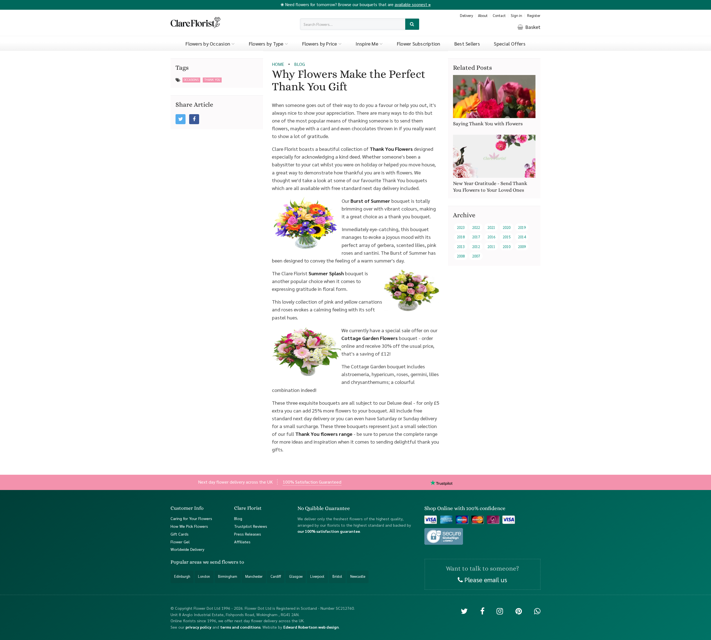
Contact (499, 15)
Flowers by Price (320, 43)
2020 (506, 227)
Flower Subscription (418, 43)
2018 (461, 237)
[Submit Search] (412, 24)
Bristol (337, 576)
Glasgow (295, 576)
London (204, 576)
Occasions (191, 80)
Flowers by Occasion (208, 43)
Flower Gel (180, 541)
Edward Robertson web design (311, 626)
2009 (522, 246)
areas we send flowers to (217, 562)
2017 (476, 237)
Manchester (253, 576)
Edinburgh (182, 576)
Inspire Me (367, 43)
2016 (491, 237)
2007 (476, 256)
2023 (461, 227)
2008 (461, 256)
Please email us (485, 579)
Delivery (466, 15)
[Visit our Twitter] (464, 611)
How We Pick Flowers (189, 526)
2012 (476, 246)
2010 (506, 246)
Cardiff (276, 576)
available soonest (413, 4)
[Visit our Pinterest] (518, 611)
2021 (491, 227)
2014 (522, 237)
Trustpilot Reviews (250, 526)
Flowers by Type (267, 43)
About (483, 15)
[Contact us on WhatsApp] (537, 611)
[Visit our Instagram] (500, 611)
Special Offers (509, 43)
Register (533, 15)
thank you (212, 80)
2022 (476, 227)
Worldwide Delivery (187, 549)
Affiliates (242, 541)
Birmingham (227, 576)
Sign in (516, 15)
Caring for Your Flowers (191, 518)
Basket (532, 27)
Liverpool (317, 576)
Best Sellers (467, 43)
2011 (491, 246)
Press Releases (247, 533)
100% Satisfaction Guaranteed (312, 482)
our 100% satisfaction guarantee (328, 531)
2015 (506, 237)
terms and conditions (240, 626)
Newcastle (357, 576)
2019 (522, 227)
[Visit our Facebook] (482, 611)
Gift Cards (180, 533)
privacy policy (198, 626)
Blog (238, 518)
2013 (461, 246)
